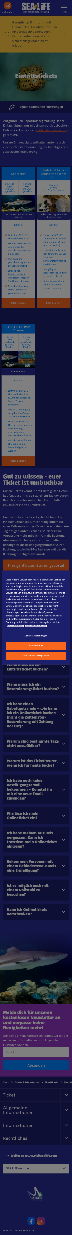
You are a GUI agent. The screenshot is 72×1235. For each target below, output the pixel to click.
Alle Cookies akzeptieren (36, 655)
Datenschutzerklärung (36, 625)
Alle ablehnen (36, 645)
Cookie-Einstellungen (36, 636)
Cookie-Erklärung (15, 625)
